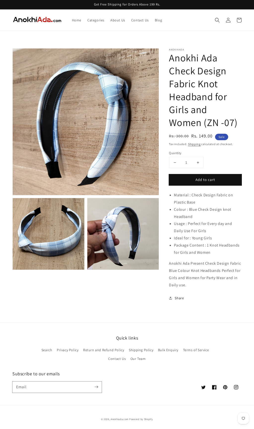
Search (46, 350)
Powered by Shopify (141, 419)
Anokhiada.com (119, 419)
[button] (217, 20)
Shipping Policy (141, 350)
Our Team (138, 358)
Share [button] (179, 298)
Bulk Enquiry (168, 350)
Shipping (194, 144)
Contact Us (117, 358)
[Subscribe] (96, 387)
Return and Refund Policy (103, 350)
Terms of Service (196, 350)
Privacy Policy (67, 350)
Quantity (175, 153)
